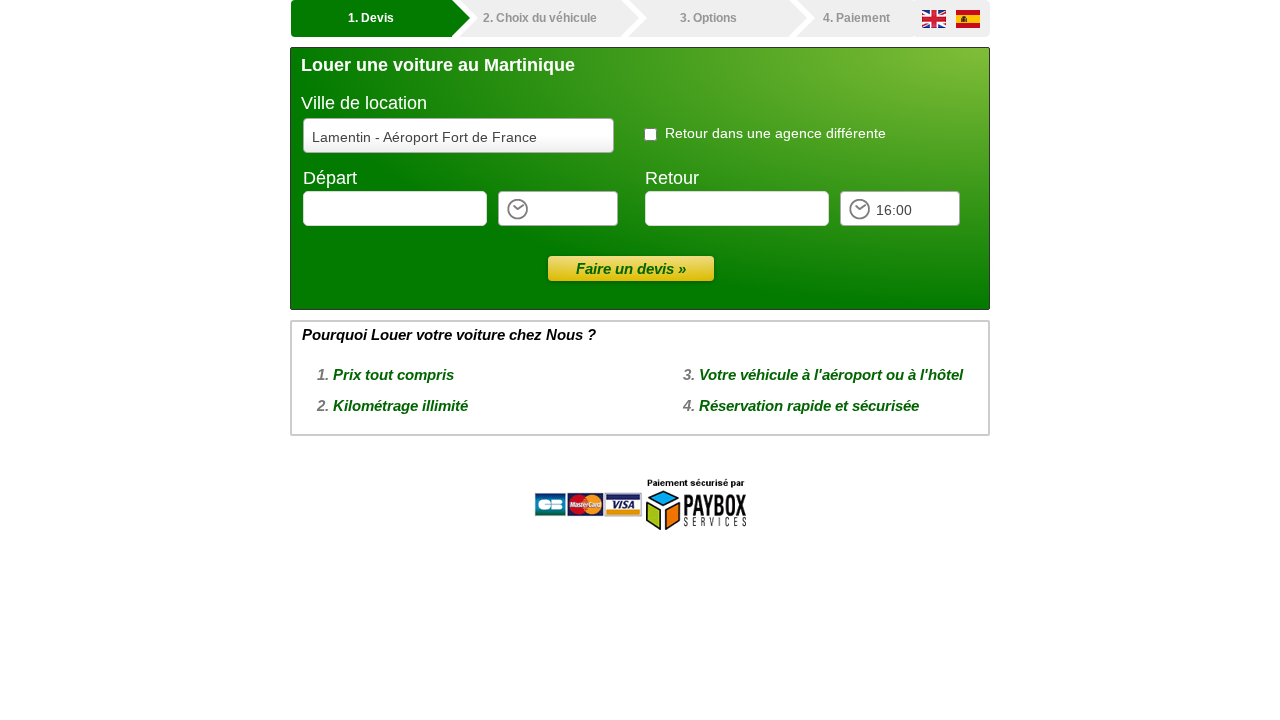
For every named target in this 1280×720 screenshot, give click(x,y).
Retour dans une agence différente (775, 133)
